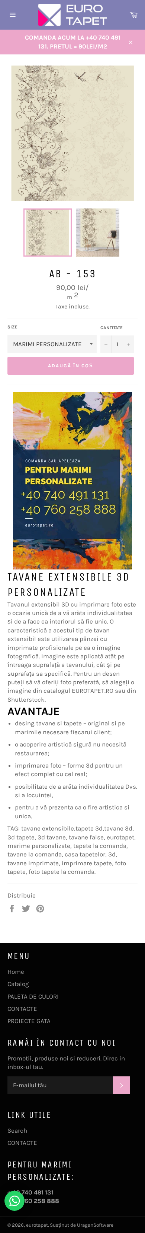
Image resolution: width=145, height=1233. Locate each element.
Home (15, 971)
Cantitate (111, 327)
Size (12, 327)
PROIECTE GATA (29, 1021)
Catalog (18, 984)
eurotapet (37, 1225)
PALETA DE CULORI (33, 996)
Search (17, 1130)
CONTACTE (22, 1008)
